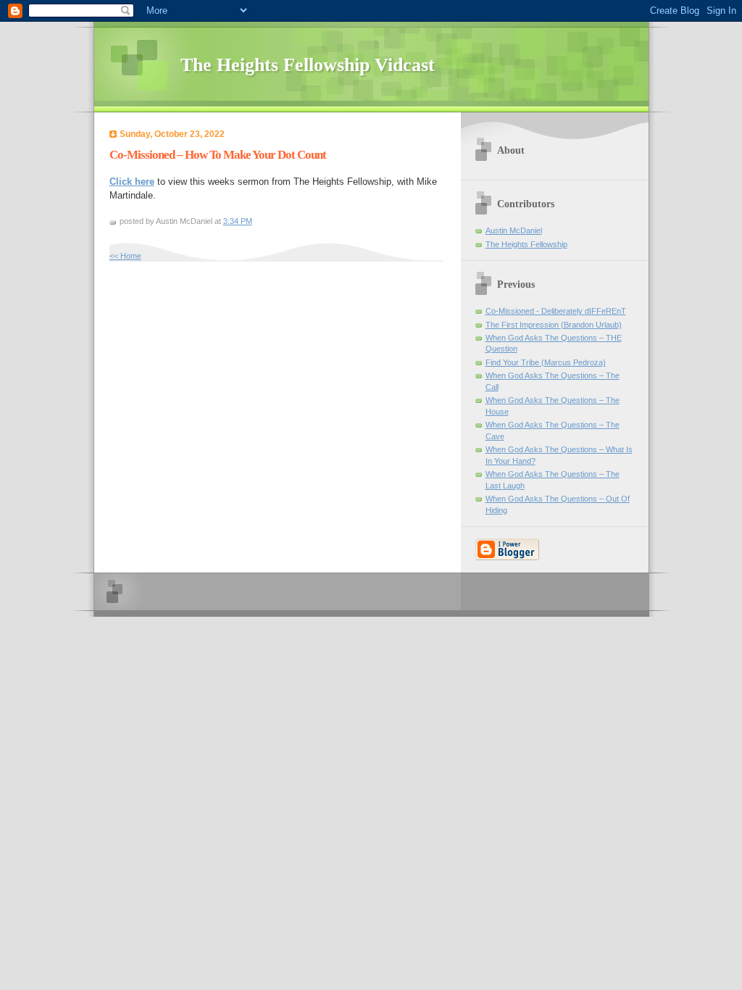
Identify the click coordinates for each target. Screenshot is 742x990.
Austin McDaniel (513, 230)
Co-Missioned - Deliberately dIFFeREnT (555, 311)
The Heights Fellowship (526, 244)
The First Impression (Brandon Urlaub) (553, 324)
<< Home (125, 255)
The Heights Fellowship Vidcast (307, 64)
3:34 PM (237, 221)
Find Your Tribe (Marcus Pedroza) (545, 362)
